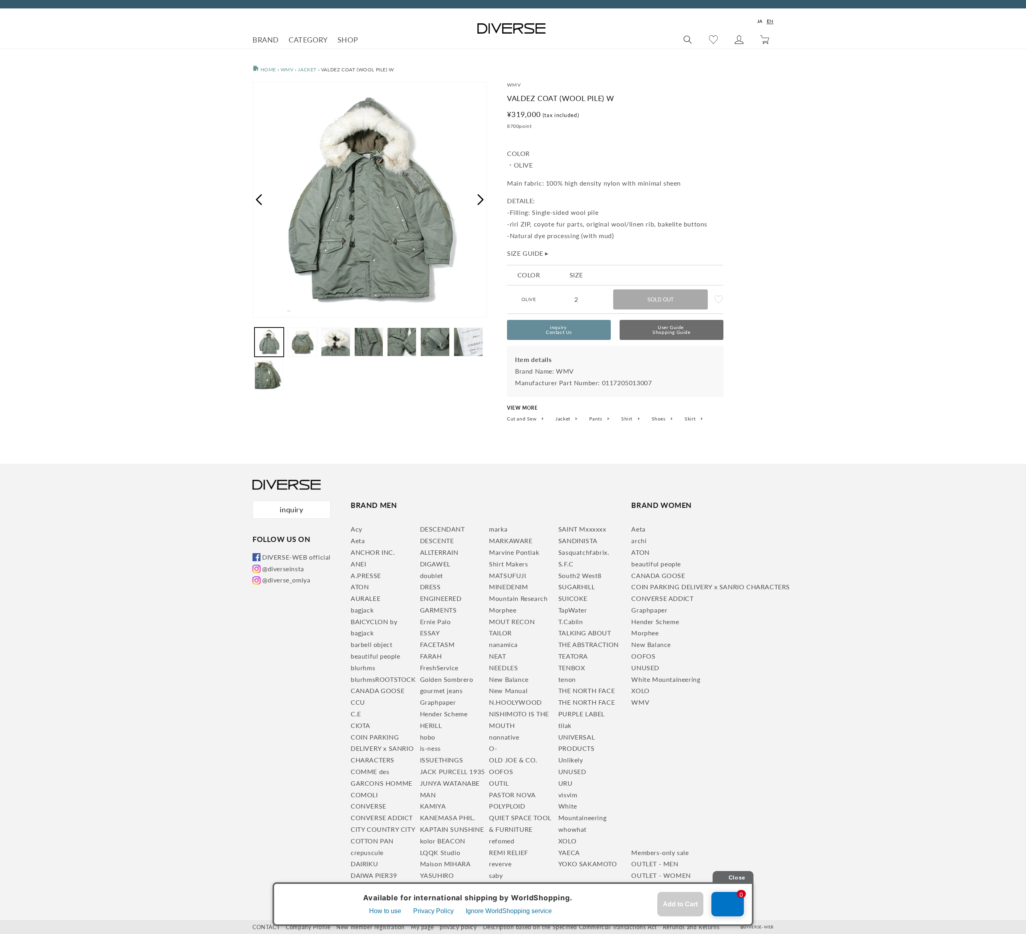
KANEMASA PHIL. (447, 817)
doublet (431, 575)
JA (760, 21)
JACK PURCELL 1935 (452, 771)
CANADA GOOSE (377, 690)
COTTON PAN (372, 841)
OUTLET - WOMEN (661, 875)
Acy (356, 529)
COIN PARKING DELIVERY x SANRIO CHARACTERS (382, 748)
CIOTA (360, 725)
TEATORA (573, 656)
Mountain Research (518, 598)
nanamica (503, 644)
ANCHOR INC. (373, 552)
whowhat (572, 829)
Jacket (563, 418)
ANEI (358, 564)
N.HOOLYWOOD (515, 702)
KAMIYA (433, 806)
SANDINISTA (578, 540)
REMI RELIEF (508, 852)
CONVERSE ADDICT (382, 817)
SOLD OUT (660, 300)
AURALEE (365, 598)
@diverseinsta (283, 568)
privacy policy (458, 927)
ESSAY (430, 633)
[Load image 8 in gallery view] (269, 375)
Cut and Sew (522, 418)
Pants (596, 418)
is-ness (430, 748)
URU (565, 783)
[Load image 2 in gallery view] (302, 342)
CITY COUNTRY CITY (383, 829)
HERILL (431, 725)
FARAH (431, 656)
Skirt (691, 418)
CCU (358, 702)
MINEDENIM (508, 586)
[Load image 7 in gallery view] (468, 342)
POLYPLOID (507, 806)
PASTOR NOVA (512, 795)
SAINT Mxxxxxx (582, 529)
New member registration (370, 927)
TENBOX (571, 667)
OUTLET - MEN (654, 863)
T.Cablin (570, 621)
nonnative (504, 737)
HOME (267, 70)
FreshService (439, 667)
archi (638, 540)
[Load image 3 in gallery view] (335, 342)
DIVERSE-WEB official (296, 557)
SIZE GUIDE (528, 253)
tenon (567, 679)
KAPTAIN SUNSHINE (452, 829)
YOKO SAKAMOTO (587, 863)
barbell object (371, 644)
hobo (427, 737)
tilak (565, 725)
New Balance (509, 679)
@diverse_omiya (286, 580)
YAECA (569, 852)
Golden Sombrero (446, 679)
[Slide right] (481, 200)
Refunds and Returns (691, 927)
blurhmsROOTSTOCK (383, 679)
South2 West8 (580, 575)
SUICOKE (573, 598)
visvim (568, 795)
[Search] (688, 40)
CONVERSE (368, 806)
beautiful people (375, 656)
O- (493, 748)
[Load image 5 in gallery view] (401, 342)
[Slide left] (258, 200)
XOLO (567, 841)
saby (496, 875)
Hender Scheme (444, 714)
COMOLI (364, 795)
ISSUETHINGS (441, 760)
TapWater (572, 610)
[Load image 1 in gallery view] (269, 342)
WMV (287, 70)
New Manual (508, 690)
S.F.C (566, 564)
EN (770, 21)
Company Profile (308, 927)
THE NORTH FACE (586, 690)
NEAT (497, 656)
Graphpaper (438, 702)
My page (422, 927)
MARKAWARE (510, 540)
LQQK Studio (440, 852)
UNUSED (572, 771)
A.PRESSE (366, 575)
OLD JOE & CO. (513, 760)
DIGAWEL (435, 564)
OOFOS (501, 771)
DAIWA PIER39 (374, 875)
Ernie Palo (435, 621)
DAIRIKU (364, 863)
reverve (500, 863)
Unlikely (570, 760)
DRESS (430, 586)
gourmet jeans (441, 690)
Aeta (358, 540)
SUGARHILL (576, 586)
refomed (501, 841)
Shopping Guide (671, 329)
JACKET (308, 70)
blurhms (363, 667)
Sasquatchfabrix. (584, 552)
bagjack (362, 610)
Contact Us (559, 329)
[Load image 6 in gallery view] (435, 342)
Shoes (659, 418)
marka (498, 529)
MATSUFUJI (507, 575)
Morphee (502, 610)
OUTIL (499, 783)
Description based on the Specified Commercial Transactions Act (570, 927)
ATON (360, 586)
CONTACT (266, 927)
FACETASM (437, 644)
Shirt (627, 418)
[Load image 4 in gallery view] (369, 342)
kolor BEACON (442, 841)
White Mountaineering (665, 679)
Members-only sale (660, 852)
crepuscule (367, 852)
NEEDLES (503, 667)
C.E (356, 714)
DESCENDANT (442, 529)
